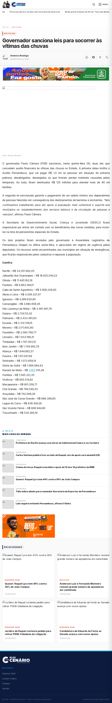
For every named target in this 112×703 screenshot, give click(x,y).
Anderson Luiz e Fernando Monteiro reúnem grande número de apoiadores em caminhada (82, 586)
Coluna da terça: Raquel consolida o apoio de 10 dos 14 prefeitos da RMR (55, 467)
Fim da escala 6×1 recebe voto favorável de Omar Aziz (28, 12)
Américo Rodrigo (19, 55)
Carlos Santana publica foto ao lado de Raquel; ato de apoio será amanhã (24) (58, 455)
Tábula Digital (104, 699)
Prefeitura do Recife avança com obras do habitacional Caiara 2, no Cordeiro (58, 443)
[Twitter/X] (100, 57)
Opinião (5, 688)
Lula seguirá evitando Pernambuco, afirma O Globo (43, 503)
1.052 (32, 370)
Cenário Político (9, 678)
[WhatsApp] (87, 57)
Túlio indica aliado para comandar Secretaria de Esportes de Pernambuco (56, 491)
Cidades (6, 683)
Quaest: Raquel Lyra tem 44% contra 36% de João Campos (48, 479)
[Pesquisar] (94, 4)
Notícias (17, 27)
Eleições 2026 (8, 673)
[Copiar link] (107, 57)
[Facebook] (93, 57)
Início (5, 27)
